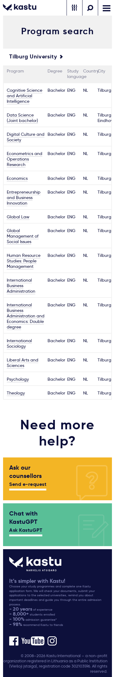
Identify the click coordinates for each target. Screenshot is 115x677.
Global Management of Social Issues (23, 236)
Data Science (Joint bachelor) (22, 117)
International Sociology (19, 343)
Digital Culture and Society (25, 136)
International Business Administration (21, 285)
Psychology (18, 379)
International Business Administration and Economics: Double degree (25, 316)
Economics (17, 178)
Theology (16, 393)
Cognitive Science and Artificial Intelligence (24, 95)
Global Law (18, 217)
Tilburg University (33, 56)
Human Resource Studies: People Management (23, 261)
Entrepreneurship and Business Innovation (23, 197)
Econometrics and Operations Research (24, 159)
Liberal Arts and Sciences (22, 362)
